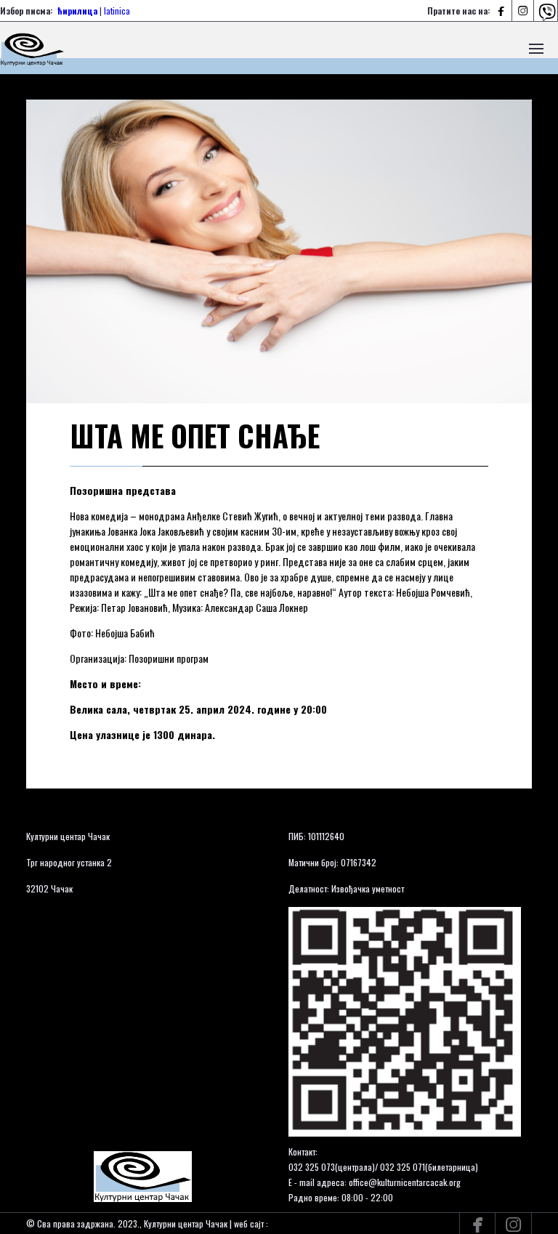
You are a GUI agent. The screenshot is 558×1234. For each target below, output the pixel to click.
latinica (117, 10)
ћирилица (77, 10)
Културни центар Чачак (68, 836)
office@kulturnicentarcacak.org (405, 1182)
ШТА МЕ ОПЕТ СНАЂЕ (195, 435)
